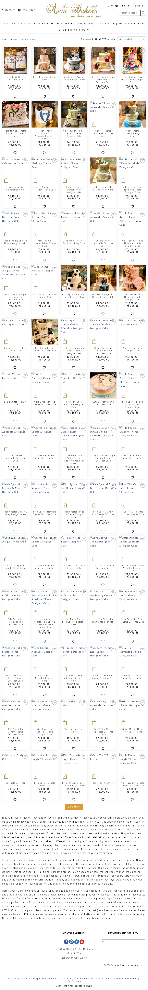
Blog (17, 978)
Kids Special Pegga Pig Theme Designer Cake (73, 514)
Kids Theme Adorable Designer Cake (44, 295)
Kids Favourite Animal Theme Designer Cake (74, 189)
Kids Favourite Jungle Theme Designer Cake (74, 784)
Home (5, 39)
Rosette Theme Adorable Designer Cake (103, 133)
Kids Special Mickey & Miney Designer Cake (15, 513)
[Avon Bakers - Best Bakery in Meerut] (74, 10)
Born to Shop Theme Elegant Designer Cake (15, 133)
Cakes (6, 23)
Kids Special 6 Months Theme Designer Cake (15, 732)
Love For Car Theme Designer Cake (103, 566)
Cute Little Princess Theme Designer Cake (44, 403)
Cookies (81, 23)
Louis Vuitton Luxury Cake (15, 403)
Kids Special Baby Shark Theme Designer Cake (132, 79)
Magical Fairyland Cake (73, 730)
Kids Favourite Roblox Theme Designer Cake (15, 622)
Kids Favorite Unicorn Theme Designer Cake (15, 242)
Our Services (74, 981)
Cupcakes (39, 23)
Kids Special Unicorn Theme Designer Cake (132, 456)
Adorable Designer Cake (15, 784)
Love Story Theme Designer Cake (15, 78)
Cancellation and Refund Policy (78, 978)
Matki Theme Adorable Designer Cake (133, 133)
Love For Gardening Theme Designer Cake (103, 620)
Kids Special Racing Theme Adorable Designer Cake (132, 243)
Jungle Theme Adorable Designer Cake (103, 243)
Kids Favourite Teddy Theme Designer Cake (132, 620)
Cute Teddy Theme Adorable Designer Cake (103, 732)
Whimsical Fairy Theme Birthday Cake (74, 242)
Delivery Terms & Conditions (109, 978)
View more (74, 807)
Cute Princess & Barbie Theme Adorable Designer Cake (74, 459)
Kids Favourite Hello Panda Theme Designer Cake (74, 133)
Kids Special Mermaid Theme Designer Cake (44, 513)
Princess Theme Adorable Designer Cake (74, 678)
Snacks (69, 23)
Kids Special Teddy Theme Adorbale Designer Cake (133, 189)
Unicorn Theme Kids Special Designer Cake (103, 676)
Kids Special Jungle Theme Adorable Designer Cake (15, 297)
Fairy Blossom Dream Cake (44, 78)
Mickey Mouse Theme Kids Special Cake (133, 730)
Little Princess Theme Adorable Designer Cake (132, 568)
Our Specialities (40, 978)
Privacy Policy (132, 978)
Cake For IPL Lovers (103, 783)
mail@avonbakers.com (74, 957)
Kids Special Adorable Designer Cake (15, 458)
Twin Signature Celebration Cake (15, 188)
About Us (25, 978)
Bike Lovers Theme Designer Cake (133, 349)
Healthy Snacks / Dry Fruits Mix (111, 23)
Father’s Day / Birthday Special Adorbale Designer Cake (44, 135)
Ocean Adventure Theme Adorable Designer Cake (103, 350)
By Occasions (68, 30)
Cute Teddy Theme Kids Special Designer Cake (74, 622)
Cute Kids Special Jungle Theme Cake (15, 566)
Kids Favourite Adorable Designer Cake (74, 404)
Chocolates (55, 23)
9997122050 (84, 949)
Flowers (84, 30)
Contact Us (55, 978)
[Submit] (143, 13)
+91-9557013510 (64, 949)
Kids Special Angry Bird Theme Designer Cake (103, 514)
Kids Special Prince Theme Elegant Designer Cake (132, 404)
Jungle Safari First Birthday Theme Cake (45, 188)
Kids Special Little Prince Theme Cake (103, 188)
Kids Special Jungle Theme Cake (44, 784)
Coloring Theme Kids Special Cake (15, 349)
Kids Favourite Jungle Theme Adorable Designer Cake (103, 458)
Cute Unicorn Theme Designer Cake (103, 403)
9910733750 (74, 952)
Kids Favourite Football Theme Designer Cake (44, 732)
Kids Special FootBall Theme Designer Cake (74, 295)
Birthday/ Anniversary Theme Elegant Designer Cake (103, 79)
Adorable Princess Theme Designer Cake (44, 456)
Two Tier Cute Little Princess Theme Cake (132, 513)
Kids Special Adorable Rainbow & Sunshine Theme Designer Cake (45, 623)
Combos (139, 23)
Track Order (29, 10)
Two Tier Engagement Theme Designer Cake (103, 295)
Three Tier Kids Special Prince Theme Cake (44, 243)
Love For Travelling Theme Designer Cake (132, 676)
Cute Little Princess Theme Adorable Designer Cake (132, 297)
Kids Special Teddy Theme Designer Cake (44, 349)
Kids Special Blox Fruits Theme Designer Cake (15, 678)
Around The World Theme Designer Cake (74, 78)
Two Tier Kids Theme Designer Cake (74, 566)
